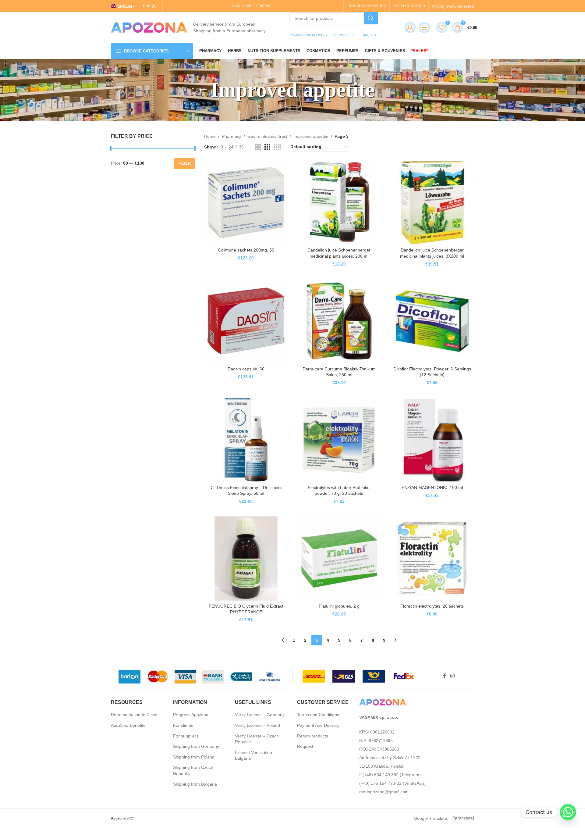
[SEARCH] (371, 18)
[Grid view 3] (267, 147)
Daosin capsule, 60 (246, 368)
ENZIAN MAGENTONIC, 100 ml (432, 487)
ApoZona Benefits (128, 725)
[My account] (409, 27)
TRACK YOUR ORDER (367, 6)
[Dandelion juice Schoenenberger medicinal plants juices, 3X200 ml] (432, 203)
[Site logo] (149, 27)
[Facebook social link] (444, 676)
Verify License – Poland (257, 725)
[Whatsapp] (568, 812)
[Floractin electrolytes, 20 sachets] (432, 558)
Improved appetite (310, 136)
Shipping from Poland (193, 757)
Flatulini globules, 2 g (339, 606)
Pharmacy (231, 136)
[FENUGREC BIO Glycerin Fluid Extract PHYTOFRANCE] (246, 558)
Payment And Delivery (318, 725)
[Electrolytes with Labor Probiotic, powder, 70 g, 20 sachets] (339, 440)
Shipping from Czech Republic (193, 770)
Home (210, 136)
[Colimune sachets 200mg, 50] (246, 203)
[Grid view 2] (258, 147)
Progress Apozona (190, 714)
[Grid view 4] (277, 147)
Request (305, 746)
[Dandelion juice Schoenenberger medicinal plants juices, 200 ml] (339, 203)
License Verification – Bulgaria (255, 755)
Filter (185, 163)
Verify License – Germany (260, 714)
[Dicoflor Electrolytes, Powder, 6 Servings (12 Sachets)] (432, 321)
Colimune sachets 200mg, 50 (246, 250)
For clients (183, 725)
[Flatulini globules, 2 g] (339, 558)
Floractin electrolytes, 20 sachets (432, 606)
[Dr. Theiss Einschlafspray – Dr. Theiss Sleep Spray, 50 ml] (246, 440)
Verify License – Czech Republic (257, 738)
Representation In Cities (134, 714)
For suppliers (185, 735)
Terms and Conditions (318, 714)
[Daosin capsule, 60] (246, 321)
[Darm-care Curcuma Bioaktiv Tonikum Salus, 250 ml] (339, 321)
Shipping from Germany (196, 746)
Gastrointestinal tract (267, 136)
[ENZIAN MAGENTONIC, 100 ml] (432, 440)
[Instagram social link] (452, 676)
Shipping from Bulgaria (195, 784)
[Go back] (203, 90)
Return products (312, 735)
